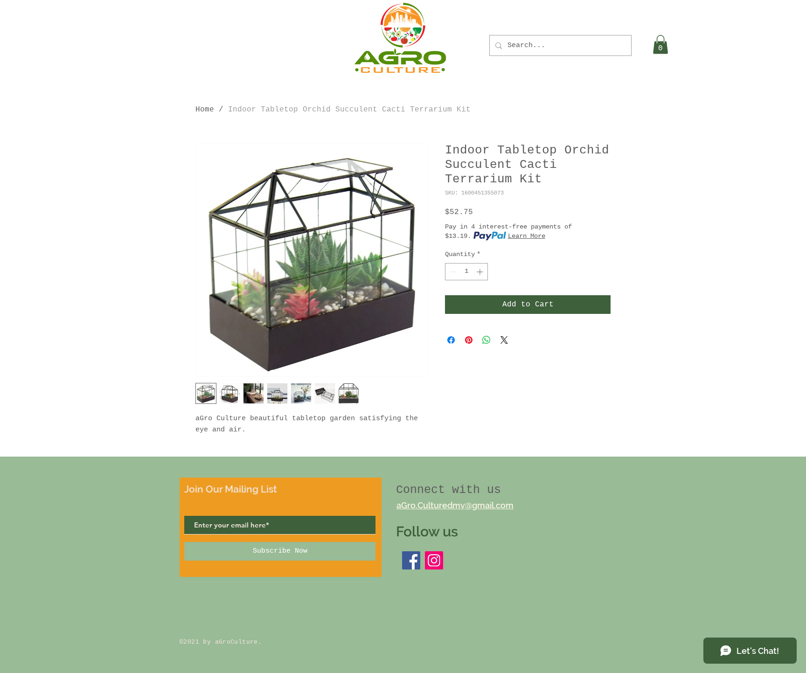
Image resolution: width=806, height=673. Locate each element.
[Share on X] (504, 340)
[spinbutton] (466, 272)
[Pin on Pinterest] (468, 340)
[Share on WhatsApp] (486, 340)
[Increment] (480, 272)
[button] (660, 44)
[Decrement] (452, 272)
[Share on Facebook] (451, 340)
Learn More (526, 236)
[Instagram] (434, 560)
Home (204, 109)
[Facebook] (411, 560)
